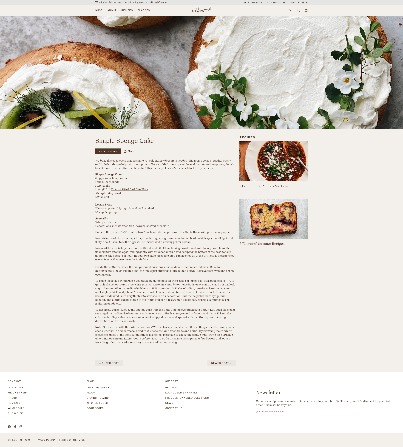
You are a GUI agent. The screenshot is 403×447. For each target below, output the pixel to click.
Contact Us (173, 408)
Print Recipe (108, 151)
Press (12, 397)
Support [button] (171, 381)
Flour (91, 392)
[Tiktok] (15, 426)
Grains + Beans (98, 397)
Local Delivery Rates (181, 392)
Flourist (17, 439)
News (169, 402)
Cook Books (95, 408)
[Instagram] (21, 426)
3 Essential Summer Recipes (262, 244)
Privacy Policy (45, 439)
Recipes (171, 387)
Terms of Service (72, 439)
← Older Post (109, 363)
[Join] (392, 411)
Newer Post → (221, 363)
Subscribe (15, 413)
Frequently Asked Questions (187, 397)
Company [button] (14, 381)
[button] (100, 10)
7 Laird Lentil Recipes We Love (264, 186)
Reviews (14, 402)
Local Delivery (98, 387)
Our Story (15, 387)
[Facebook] (9, 426)
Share (131, 151)
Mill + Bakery (18, 392)
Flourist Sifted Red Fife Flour (129, 189)
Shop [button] (90, 381)
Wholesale (16, 408)
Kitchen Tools (97, 402)
